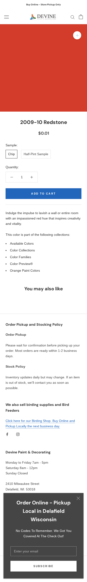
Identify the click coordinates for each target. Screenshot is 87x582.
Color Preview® (21, 264)
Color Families (20, 257)
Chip (11, 154)
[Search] (73, 17)
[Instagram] (17, 434)
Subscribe (43, 566)
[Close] (78, 498)
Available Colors (22, 243)
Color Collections (22, 250)
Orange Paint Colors (25, 270)
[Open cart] (81, 16)
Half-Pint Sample (36, 154)
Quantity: (12, 167)
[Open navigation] (6, 17)
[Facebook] (7, 434)
